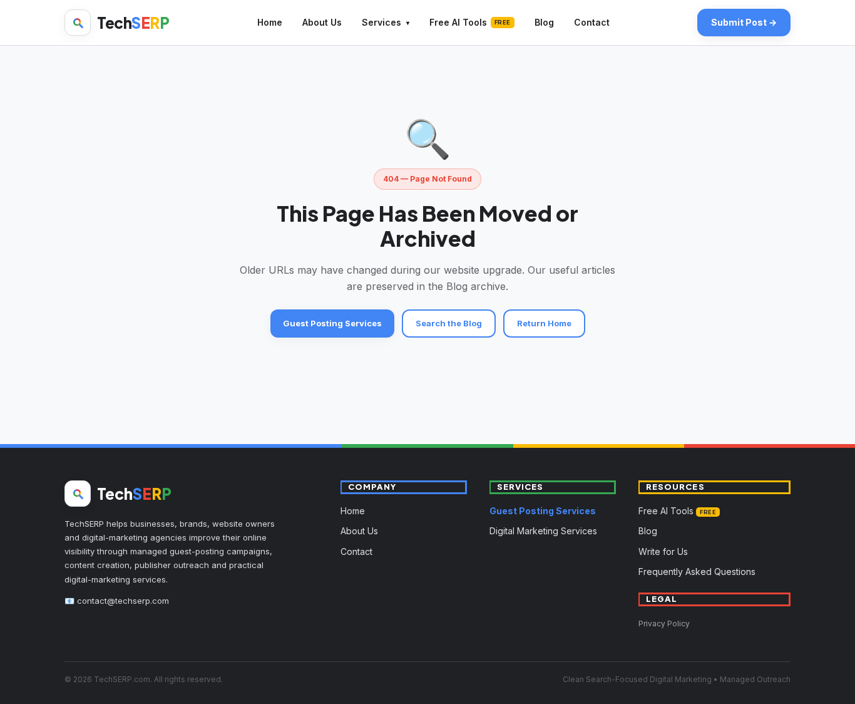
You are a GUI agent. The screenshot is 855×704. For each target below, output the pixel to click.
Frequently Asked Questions (696, 571)
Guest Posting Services (332, 323)
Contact (592, 22)
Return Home (544, 323)
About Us (322, 22)
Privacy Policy (664, 623)
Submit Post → (744, 22)
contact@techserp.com (123, 601)
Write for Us (663, 551)
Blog (544, 22)
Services (381, 22)
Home (269, 22)
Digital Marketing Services (543, 530)
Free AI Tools (470, 22)
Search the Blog (449, 323)
